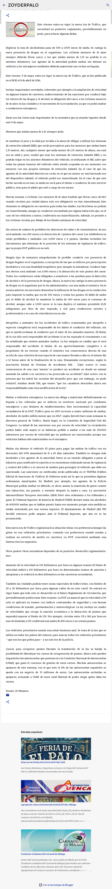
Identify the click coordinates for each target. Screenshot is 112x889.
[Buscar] (42, 5)
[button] (7, 15)
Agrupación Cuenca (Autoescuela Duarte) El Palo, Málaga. (48, 805)
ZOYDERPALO (23, 5)
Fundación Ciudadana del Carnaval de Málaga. (43, 854)
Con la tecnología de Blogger (57, 885)
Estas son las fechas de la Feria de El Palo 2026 (43, 762)
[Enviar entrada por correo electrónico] (7, 696)
